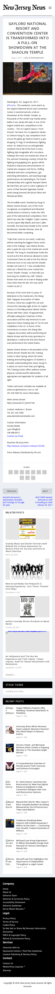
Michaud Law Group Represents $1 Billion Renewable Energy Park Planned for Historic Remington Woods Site (32, 844)
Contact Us (8, 963)
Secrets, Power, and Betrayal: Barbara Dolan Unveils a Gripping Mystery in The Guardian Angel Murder (32, 749)
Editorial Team (10, 895)
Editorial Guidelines (12, 906)
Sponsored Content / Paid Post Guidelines (22, 951)
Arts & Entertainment (34, 57)
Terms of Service (10, 922)
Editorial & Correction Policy (16, 899)
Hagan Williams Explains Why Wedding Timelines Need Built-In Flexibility (32, 710)
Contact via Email (15, 436)
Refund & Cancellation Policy (16, 938)
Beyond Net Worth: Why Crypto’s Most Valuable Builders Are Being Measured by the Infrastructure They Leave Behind (32, 806)
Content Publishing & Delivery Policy (20, 954)
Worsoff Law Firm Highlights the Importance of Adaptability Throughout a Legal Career (32, 861)
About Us (7, 892)
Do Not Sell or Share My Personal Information (24, 928)
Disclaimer (8, 932)
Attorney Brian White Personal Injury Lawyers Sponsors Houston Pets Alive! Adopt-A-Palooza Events (32, 730)
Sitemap (7, 970)
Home (5, 889)
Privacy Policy (9, 918)
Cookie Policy (9, 925)
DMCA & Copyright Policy (14, 935)
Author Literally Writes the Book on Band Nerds (27, 622)
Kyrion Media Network (13, 909)
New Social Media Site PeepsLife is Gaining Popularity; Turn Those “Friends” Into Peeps (27, 586)
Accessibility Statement (14, 902)
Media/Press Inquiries (13, 967)
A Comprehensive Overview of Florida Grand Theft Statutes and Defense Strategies (30, 766)
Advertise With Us (11, 947)
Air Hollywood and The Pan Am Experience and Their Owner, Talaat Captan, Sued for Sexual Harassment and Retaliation (27, 660)
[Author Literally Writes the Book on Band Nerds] (28, 606)
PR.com (11, 105)
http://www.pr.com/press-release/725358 (25, 446)
